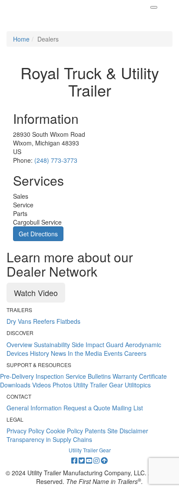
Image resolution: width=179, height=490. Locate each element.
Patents (95, 430)
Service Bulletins (88, 376)
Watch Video (36, 292)
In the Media (85, 353)
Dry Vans (19, 321)
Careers (135, 353)
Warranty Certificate (140, 376)
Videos (41, 384)
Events (113, 353)
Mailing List (127, 407)
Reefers (44, 321)
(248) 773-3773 (55, 160)
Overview (19, 344)
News (58, 353)
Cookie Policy (64, 430)
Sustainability (52, 344)
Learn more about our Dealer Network (70, 264)
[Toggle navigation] (153, 7)
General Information (34, 407)
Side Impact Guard (97, 344)
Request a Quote (86, 407)
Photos (62, 384)
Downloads (15, 384)
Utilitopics (138, 384)
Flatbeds (68, 321)
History (39, 353)
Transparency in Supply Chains (49, 439)
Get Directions (38, 233)
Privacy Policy (25, 430)
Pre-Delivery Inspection (32, 376)
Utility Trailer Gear (98, 384)
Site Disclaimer (127, 430)
